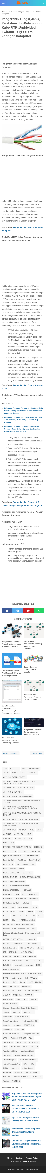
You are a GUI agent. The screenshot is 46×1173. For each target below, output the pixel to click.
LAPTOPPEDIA (31, 978)
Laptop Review (17, 978)
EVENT (34, 907)
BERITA (18, 838)
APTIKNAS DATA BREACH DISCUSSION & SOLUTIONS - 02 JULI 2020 (19, 782)
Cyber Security (35, 851)
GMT (20, 916)
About (9, 1158)
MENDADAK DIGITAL (11, 987)
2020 (5, 769)
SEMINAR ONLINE (10, 1004)
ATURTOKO (7, 838)
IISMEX (6, 920)
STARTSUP (19, 1029)
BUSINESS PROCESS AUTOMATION (17, 847)
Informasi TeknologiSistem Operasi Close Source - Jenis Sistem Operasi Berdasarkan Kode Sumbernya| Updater (22, 428)
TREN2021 (7, 1055)
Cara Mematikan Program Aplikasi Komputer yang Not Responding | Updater (11, 709)
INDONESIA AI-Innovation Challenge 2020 (18, 924)
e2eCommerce (21, 899)
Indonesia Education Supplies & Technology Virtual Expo (21, 934)
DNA (17, 894)
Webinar (6, 1081)
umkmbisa (15, 1068)
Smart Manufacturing (10, 1021)
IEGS (40, 916)
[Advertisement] (23, 51)
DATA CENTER (8, 860)
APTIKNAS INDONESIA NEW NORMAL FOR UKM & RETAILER (22, 814)
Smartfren (16, 1025)
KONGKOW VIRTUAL (11, 969)
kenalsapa (29, 965)
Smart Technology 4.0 (29, 1021)
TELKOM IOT (34, 1042)
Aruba (32, 830)
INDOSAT (6, 944)
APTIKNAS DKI (9, 788)
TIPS (5, 1047)
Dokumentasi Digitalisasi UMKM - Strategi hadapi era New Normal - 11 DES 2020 (27, 1144)
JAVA (34, 961)
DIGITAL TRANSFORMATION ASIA (16, 886)
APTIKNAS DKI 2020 (25, 788)
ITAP (26, 961)
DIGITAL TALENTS (10, 877)
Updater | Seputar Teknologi (28, 1170)
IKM (13, 920)
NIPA (19, 991)
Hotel (27, 916)
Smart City (16, 1012)
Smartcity (6, 1025)
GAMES (39, 911)
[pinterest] (28, 610)
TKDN (25, 1047)
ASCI (39, 830)
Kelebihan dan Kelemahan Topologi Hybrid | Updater (32, 696)
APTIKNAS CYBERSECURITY (14, 777)
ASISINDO (7, 834)
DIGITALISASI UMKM (11, 890)
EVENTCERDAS (9, 911)
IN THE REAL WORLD (27, 920)
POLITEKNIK (8, 999)
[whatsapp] (39, 610)
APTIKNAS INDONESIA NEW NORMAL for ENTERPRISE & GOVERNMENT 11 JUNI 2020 (20, 808)
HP (34, 916)
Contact (19, 1158)
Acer (23, 769)
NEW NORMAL (8, 991)
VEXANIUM (18, 1072)
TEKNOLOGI (21, 1042)
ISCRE (16, 956)
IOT (4, 952)
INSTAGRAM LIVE (27, 948)
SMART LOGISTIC (22, 1017)
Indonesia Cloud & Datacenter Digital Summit (19, 929)
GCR (13, 916)
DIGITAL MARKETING (11, 873)
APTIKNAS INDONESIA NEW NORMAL (17, 796)
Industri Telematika (10, 948)
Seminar (33, 999)
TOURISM (34, 1047)
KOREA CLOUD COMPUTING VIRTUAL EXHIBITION (22, 974)
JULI (40, 961)
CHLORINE (38, 847)
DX (23, 894)
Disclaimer (14, 1161)
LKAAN (14, 982)
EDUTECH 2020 (9, 907)
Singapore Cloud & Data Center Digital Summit (19, 1008)
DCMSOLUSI (8, 864)
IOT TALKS (13, 952)
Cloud (14, 851)
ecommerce (33, 899)
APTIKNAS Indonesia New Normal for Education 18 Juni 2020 (21, 802)
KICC (38, 965)
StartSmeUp (7, 1029)
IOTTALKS (7, 956)
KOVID (5, 978)
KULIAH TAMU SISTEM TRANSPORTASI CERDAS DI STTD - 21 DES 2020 (25, 1108)
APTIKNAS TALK (9, 830)
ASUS (29, 834)
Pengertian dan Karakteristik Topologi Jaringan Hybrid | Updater (33, 645)
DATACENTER (34, 860)
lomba (22, 982)
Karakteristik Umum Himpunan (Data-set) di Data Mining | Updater (26, 1132)
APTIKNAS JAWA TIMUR (29, 819)
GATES (6, 916)
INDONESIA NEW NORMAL (13, 939)
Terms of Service (29, 1161)
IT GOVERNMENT (29, 956)
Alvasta (6, 773)
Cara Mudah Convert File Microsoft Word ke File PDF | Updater (11, 673)
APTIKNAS (33, 773)
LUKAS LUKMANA (34, 982)
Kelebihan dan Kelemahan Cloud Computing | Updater (10, 740)
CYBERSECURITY (31, 856)
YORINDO (16, 1081)
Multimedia (26, 987)
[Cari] (42, 3)
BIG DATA (28, 838)
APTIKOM (22, 830)
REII (25, 999)
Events (21, 911)
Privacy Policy (32, 1158)
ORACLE (6, 995)
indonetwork (31, 939)
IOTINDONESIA (26, 952)
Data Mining (22, 860)
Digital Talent (27, 873)
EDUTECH (26, 903)
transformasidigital (27, 1051)
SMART (6, 1012)
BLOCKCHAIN (8, 843)
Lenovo (5, 982)
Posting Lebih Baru (10, 753)
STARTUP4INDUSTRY (11, 1034)
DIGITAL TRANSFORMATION (14, 881)
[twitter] (17, 610)
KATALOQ (7, 965)
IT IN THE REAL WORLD (12, 961)
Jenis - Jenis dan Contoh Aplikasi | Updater (31, 669)
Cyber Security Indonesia (12, 856)
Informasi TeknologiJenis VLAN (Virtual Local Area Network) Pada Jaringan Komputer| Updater (23, 419)
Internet (39, 948)
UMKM (5, 1068)
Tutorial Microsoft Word (11, 1064)
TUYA (25, 1064)
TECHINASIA (8, 1042)
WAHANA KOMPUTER (22, 1077)
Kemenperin (18, 965)
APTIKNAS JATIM (10, 819)
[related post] (12, 630)
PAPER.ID (28, 995)
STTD (5, 1038)
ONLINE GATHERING (32, 991)
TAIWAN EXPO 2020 (18, 1038)
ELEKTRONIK (23, 907)
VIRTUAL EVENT (32, 1072)
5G (11, 769)
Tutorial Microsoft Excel (27, 1060)
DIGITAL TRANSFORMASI (30, 877)
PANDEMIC (17, 995)
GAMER (30, 911)
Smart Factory (28, 1012)
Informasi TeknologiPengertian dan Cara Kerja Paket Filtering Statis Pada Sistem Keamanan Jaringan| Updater (23, 410)
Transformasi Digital (10, 1051)
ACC (17, 769)
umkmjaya (7, 1072)
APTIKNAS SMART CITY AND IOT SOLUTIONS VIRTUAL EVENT (20, 825)
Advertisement (34, 769)
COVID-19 (22, 851)
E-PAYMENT (8, 899)
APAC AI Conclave (18, 773)
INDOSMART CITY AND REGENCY (26, 944)
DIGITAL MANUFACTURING (13, 868)
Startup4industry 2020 (31, 1034)
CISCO (5, 851)
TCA (30, 1038)
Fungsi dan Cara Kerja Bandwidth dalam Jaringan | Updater (33, 732)
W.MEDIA (6, 1077)
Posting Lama (37, 753)
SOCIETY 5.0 (29, 1025)
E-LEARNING (32, 894)
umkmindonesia (27, 1068)
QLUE (18, 999)
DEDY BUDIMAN (22, 864)
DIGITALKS (26, 890)
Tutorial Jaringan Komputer (23, 1055)
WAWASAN (37, 1077)
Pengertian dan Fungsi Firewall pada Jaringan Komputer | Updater (11, 643)
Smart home (7, 1017)
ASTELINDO (18, 834)
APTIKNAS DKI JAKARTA (12, 792)
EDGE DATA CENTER (11, 903)
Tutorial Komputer (9, 1060)
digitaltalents (7, 894)
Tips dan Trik (15, 1047)
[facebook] (7, 610)
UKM (32, 1064)
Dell (33, 864)
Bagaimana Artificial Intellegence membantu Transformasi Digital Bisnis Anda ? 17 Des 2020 (27, 1096)
